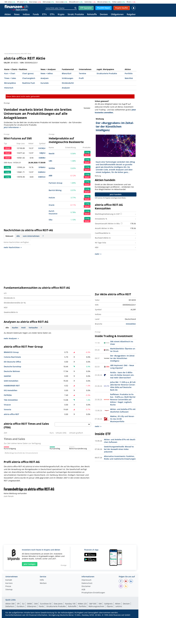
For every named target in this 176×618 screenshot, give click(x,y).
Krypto (61, 14)
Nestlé (51, 153)
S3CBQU (41, 148)
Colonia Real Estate (12, 357)
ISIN (22, 63)
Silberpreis (31, 606)
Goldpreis (108, 603)
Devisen (104, 14)
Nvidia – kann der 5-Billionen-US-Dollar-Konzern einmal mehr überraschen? (122, 375)
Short (87, 155)
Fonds (36, 14)
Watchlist (129, 78)
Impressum (86, 580)
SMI (6, 2)
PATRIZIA (8, 395)
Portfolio (129, 73)
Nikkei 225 (82, 603)
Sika (50, 219)
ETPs (52, 14)
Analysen (45, 78)
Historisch (8, 88)
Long (87, 152)
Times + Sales (10, 78)
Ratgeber (131, 14)
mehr (97, 254)
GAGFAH (7, 376)
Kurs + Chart (9, 73)
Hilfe (42, 580)
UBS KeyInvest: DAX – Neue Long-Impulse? (122, 366)
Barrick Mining (55, 190)
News (17, 14)
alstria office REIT (11, 414)
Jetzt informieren (11, 127)
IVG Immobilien (10, 390)
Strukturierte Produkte (107, 73)
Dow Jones (58, 603)
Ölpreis (110, 606)
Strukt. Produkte (76, 14)
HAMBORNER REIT (12, 385)
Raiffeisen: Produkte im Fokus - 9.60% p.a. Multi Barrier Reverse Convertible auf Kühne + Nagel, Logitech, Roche (123, 399)
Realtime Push (28, 83)
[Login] (134, 8)
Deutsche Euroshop (12, 366)
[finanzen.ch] (16, 6)
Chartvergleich (28, 78)
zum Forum (9, 496)
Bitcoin (99, 2)
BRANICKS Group (11, 352)
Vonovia (7, 409)
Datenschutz (87, 583)
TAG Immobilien (11, 400)
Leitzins (118, 606)
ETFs (44, 14)
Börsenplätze (10, 83)
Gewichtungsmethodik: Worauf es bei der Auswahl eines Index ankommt (119, 449)
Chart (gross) (27, 73)
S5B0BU (42, 158)
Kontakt (8, 580)
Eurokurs (20, 606)
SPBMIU (42, 167)
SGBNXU (41, 172)
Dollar (114, 2)
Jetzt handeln (115, 194)
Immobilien (131, 324)
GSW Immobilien (11, 381)
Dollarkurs (9, 606)
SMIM (29, 603)
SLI (23, 603)
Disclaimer (86, 586)
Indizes (26, 14)
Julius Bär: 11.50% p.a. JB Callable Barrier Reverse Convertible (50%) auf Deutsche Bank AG (123, 386)
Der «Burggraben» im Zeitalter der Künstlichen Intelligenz (122, 358)
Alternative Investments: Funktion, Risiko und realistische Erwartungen (120, 457)
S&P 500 (92, 603)
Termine (82, 73)
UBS (50, 161)
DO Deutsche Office (12, 362)
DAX (44, 2)
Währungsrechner (96, 606)
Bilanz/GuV (66, 73)
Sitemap (8, 590)
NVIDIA (52, 168)
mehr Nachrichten (12, 247)
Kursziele (45, 83)
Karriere (8, 583)
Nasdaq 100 (70, 603)
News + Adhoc (47, 73)
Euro (57, 2)
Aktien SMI (10, 603)
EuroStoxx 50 (45, 603)
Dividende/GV (68, 83)
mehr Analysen (10, 338)
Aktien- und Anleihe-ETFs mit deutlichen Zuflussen (123, 410)
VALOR (7, 63)
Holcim (52, 197)
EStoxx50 (72, 2)
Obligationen (117, 14)
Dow (30, 2)
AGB (83, 590)
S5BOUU (41, 177)
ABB (50, 175)
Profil (81, 78)
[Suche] (75, 8)
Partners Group (55, 183)
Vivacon (7, 404)
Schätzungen (67, 78)
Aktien (8, 14)
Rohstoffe (92, 14)
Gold (86, 2)
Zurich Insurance (53, 212)
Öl (127, 2)
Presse (8, 586)
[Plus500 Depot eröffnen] (19, 9)
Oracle (51, 205)
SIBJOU (42, 153)
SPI (18, 2)
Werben (43, 583)
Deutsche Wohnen (12, 371)
